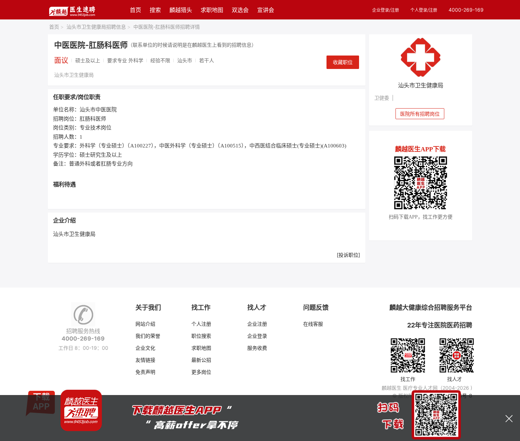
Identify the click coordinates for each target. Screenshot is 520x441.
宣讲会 (265, 9)
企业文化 (145, 348)
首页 (135, 9)
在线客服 (313, 324)
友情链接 (145, 360)
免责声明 (145, 372)
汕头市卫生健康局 (74, 75)
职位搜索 (201, 336)
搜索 (155, 9)
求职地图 (212, 9)
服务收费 (257, 348)
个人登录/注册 (423, 10)
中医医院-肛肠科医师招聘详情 (166, 27)
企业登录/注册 (385, 10)
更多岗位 (201, 372)
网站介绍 (145, 324)
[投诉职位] (348, 255)
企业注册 (257, 324)
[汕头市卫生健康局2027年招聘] (420, 57)
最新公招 (201, 360)
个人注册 (201, 324)
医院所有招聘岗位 (420, 114)
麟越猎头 (180, 9)
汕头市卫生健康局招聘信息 (99, 27)
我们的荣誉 (147, 336)
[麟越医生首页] (72, 9)
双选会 (240, 9)
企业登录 (257, 336)
